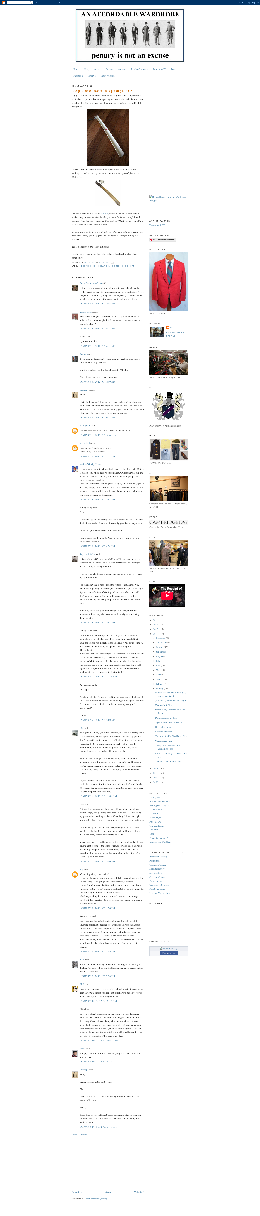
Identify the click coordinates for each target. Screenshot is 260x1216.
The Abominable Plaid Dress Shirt (171, 736)
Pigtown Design (157, 876)
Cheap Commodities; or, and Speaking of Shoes (168, 747)
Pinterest (92, 75)
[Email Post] (112, 263)
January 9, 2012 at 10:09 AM (98, 796)
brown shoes (89, 266)
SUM (82, 959)
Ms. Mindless (155, 872)
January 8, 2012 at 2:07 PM (97, 456)
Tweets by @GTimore (159, 225)
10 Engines (154, 797)
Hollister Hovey (157, 868)
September (161, 651)
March (159, 679)
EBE (82, 984)
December (161, 637)
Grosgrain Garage (157, 864)
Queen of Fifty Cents (159, 884)
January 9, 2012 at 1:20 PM (97, 861)
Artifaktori (154, 860)
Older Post (139, 1191)
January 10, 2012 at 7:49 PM (98, 1126)
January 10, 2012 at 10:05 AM (99, 1040)
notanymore (85, 425)
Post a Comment (79, 1134)
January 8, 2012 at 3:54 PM (97, 546)
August (159, 656)
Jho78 (82, 1048)
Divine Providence (164, 727)
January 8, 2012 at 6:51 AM (98, 346)
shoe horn (128, 266)
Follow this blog (168, 953)
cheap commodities (109, 266)
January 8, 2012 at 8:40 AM (98, 381)
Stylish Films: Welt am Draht (169, 722)
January (160, 688)
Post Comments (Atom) (96, 1198)
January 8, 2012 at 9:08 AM (98, 417)
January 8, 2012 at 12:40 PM (98, 435)
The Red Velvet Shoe (159, 892)
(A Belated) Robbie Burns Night (170, 700)
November (161, 642)
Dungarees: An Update (166, 717)
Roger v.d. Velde (87, 554)
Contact (109, 69)
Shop (86, 69)
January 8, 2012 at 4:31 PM (97, 622)
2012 (156, 633)
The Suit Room (156, 825)
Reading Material (163, 731)
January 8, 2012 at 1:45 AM (98, 303)
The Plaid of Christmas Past (168, 761)
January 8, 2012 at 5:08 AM (98, 328)
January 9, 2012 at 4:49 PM (97, 951)
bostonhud (85, 443)
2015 (156, 620)
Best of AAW (159, 69)
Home (76, 69)
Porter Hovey (155, 880)
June (158, 665)
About (97, 69)
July (158, 660)
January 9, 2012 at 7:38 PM (97, 976)
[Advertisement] (108, 1163)
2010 (156, 772)
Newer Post (77, 1191)
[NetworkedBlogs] (169, 948)
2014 (156, 624)
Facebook (78, 75)
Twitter (174, 69)
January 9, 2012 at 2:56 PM (97, 908)
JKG (81, 727)
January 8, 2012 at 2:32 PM (97, 499)
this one (104, 213)
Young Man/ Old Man (160, 841)
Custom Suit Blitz (163, 705)
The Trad (153, 829)
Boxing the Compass (159, 805)
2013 (156, 629)
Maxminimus (155, 809)
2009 (156, 777)
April (158, 674)
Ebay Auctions (108, 75)
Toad (151, 833)
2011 (156, 768)
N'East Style (155, 817)
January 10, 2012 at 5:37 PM (98, 1061)
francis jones (86, 311)
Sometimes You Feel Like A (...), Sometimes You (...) (170, 694)
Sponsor (122, 69)
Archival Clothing (158, 856)
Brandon (84, 354)
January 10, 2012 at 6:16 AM (98, 1001)
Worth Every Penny (164, 740)
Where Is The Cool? (158, 837)
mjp (81, 869)
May (158, 670)
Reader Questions (139, 69)
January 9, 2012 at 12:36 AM (98, 676)
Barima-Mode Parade (159, 801)
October (160, 647)
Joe (172, 327)
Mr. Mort (153, 813)
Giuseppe (84, 389)
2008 (156, 782)
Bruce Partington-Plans (91, 283)
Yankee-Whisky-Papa (90, 464)
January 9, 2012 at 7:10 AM (98, 719)
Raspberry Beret (157, 888)
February (160, 683)
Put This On (155, 821)
